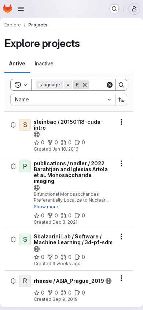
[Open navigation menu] (21, 9)
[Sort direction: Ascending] (121, 99)
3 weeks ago (66, 263)
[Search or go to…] (114, 8)
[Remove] (84, 84)
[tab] (17, 63)
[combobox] (62, 99)
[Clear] (109, 84)
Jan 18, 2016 (65, 149)
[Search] (121, 85)
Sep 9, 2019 (65, 299)
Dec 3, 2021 (64, 222)
